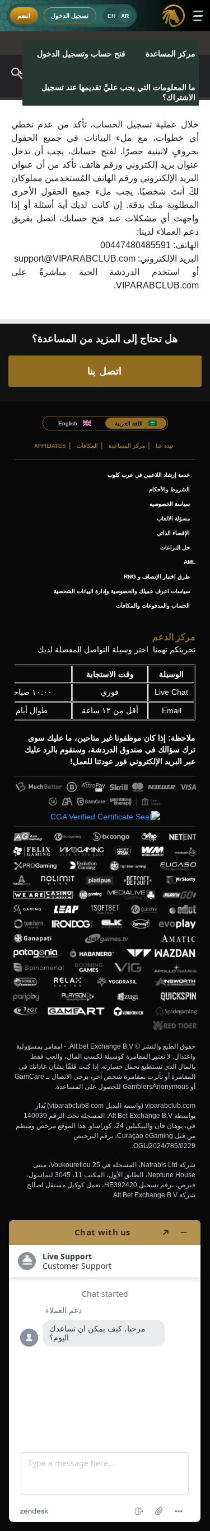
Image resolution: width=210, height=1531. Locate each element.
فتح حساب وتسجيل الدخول (81, 53)
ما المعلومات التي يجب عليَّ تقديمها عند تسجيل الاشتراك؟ (118, 92)
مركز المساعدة (170, 53)
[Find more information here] (104, 1371)
